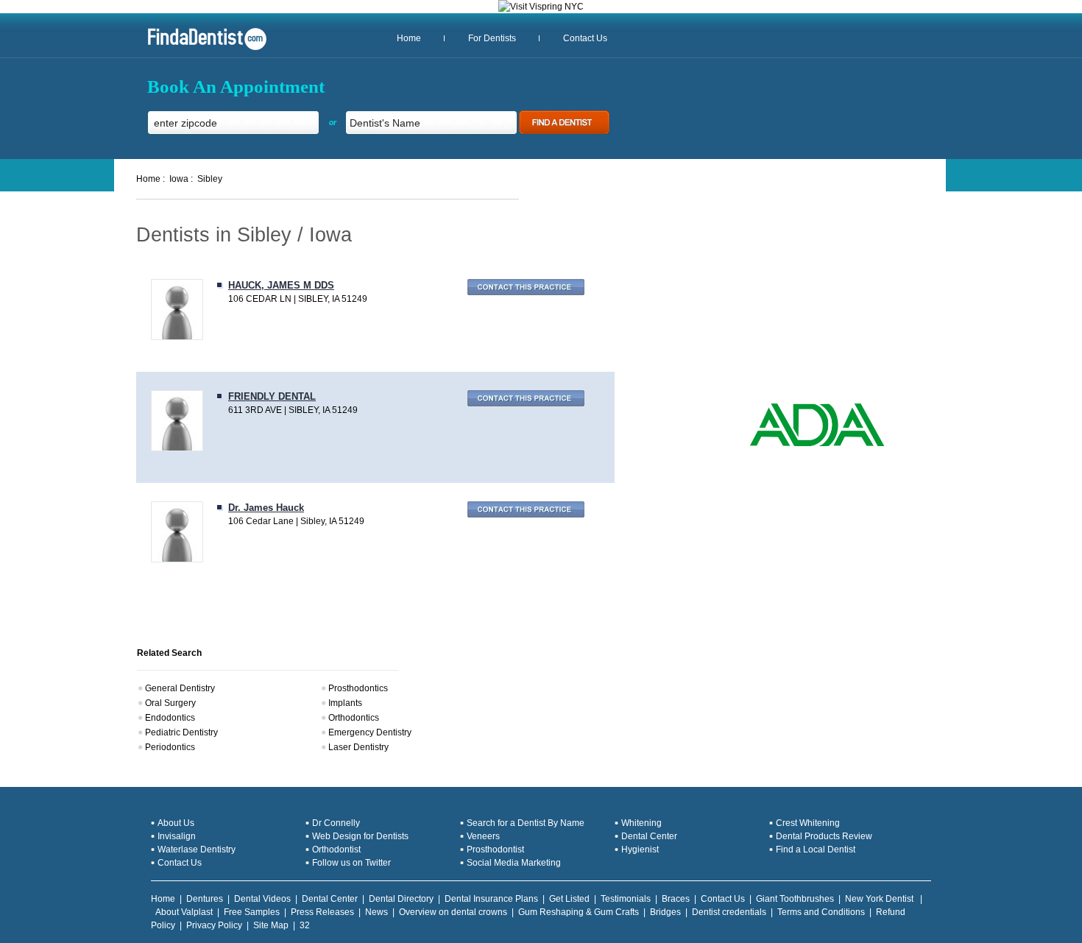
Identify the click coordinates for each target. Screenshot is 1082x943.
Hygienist (640, 849)
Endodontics (170, 718)
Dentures (204, 899)
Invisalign (177, 836)
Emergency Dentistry (369, 732)
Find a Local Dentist (815, 849)
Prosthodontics (358, 688)
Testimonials (626, 899)
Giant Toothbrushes (795, 899)
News (376, 912)
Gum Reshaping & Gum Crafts (578, 912)
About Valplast (184, 912)
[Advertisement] (800, 294)
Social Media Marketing (514, 863)
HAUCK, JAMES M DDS (281, 285)
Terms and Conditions (821, 912)
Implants (345, 703)
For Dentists (492, 38)
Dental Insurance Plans (491, 899)
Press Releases (322, 912)
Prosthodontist (495, 849)
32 (305, 925)
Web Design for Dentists (360, 836)
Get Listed (569, 899)
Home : (150, 179)
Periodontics (170, 747)
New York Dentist (880, 899)
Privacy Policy (214, 925)
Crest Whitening (808, 823)
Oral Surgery (170, 703)
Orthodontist (336, 849)
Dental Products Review (824, 836)
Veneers (483, 836)
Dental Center (649, 836)
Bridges (665, 912)
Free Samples (252, 912)
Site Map (271, 925)
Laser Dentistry (358, 747)
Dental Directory (401, 899)
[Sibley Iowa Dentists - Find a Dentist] (201, 48)
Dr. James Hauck (266, 507)
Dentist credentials (729, 912)
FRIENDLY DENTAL (272, 396)
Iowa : (181, 179)
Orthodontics (353, 718)
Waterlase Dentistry (197, 849)
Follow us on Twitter (351, 863)
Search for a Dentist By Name (525, 823)
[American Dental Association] (817, 444)
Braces (676, 899)
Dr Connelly (336, 823)
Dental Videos (262, 899)
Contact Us (585, 38)
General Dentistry (180, 688)
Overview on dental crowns (453, 912)
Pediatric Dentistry (181, 732)
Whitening (641, 823)
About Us (176, 823)
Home (409, 38)
